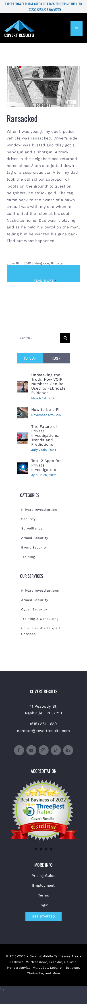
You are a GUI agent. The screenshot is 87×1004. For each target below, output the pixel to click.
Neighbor (41, 263)
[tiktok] (56, 750)
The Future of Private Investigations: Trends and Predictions (45, 435)
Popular (30, 358)
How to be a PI (45, 409)
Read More (43, 280)
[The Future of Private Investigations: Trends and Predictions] (22, 436)
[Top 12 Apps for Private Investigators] (22, 466)
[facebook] (19, 750)
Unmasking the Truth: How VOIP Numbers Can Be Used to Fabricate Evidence (48, 384)
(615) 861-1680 (43, 723)
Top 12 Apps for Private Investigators (46, 465)
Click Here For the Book (45, 9)
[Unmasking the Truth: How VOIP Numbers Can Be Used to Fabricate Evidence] (22, 384)
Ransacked (43, 83)
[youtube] (31, 750)
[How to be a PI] (22, 410)
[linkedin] (68, 750)
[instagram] (44, 750)
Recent (57, 358)
